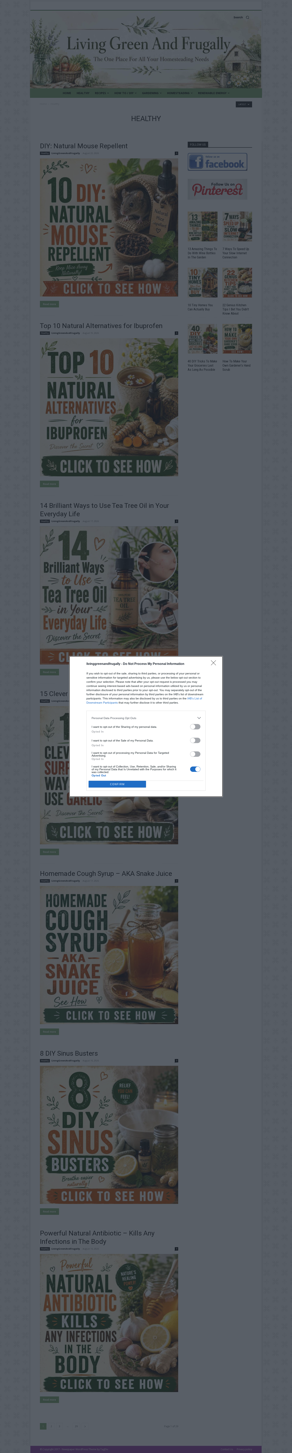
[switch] (195, 726)
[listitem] (146, 718)
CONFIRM (117, 784)
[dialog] (146, 726)
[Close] (215, 664)
